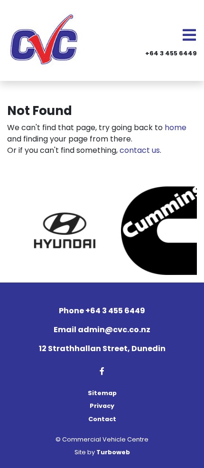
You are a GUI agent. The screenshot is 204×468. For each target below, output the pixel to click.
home (175, 127)
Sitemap (102, 393)
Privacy (102, 406)
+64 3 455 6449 (171, 53)
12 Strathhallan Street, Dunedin (102, 348)
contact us (140, 150)
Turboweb (113, 452)
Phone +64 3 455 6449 (102, 310)
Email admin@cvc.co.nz (102, 329)
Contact (102, 419)
